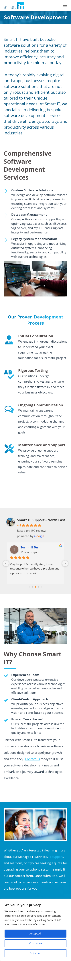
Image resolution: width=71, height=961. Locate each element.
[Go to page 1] (32, 586)
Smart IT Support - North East (41, 520)
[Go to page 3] (38, 586)
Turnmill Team (31, 547)
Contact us (32, 759)
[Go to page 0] (29, 586)
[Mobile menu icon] (64, 5)
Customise (35, 943)
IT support (56, 857)
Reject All (35, 953)
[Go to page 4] (41, 586)
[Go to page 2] (35, 587)
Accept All (35, 933)
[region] (35, 930)
